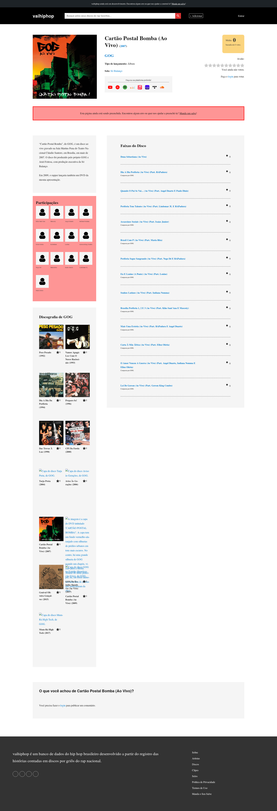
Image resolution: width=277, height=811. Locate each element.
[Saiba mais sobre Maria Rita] (56, 258)
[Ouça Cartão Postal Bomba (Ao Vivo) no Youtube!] (110, 86)
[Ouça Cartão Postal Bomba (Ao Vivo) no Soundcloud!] (162, 86)
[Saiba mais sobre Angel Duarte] (71, 211)
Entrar (241, 15)
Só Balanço (116, 70)
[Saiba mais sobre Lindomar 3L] (86, 258)
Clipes (195, 770)
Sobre (195, 752)
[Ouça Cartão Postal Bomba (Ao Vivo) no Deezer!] (132, 86)
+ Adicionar (196, 15)
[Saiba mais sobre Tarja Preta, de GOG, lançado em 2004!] (51, 472)
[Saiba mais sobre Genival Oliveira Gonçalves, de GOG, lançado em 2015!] (51, 576)
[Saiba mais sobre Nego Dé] (42, 258)
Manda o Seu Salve (202, 793)
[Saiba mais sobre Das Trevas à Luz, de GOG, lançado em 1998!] (51, 432)
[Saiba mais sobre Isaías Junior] (71, 258)
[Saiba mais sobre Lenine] (71, 234)
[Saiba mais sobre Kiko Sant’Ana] (42, 211)
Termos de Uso (199, 788)
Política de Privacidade (203, 782)
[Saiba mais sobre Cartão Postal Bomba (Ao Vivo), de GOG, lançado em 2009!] (77, 554)
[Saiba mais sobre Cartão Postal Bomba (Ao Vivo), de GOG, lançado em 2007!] (51, 528)
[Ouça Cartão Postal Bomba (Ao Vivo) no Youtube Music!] (117, 86)
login (230, 76)
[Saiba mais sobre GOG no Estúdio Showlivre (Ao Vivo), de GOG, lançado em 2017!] (77, 571)
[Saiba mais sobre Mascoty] (56, 211)
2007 (123, 46)
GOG (109, 55)
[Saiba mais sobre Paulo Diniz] (42, 281)
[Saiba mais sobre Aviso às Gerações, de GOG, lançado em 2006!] (77, 472)
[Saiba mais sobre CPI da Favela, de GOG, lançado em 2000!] (77, 432)
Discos (195, 764)
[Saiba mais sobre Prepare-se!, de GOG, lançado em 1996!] (77, 384)
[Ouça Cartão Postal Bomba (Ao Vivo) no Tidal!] (154, 86)
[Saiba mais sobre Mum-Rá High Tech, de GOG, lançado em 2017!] (51, 619)
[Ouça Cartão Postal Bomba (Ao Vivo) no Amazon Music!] (147, 86)
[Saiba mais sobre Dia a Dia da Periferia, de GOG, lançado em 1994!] (51, 384)
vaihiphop (43, 15)
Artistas (196, 758)
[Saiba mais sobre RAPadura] (56, 234)
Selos (194, 776)
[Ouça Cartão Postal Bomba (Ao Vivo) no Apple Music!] (140, 86)
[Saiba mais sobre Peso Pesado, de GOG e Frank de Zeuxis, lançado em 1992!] (51, 336)
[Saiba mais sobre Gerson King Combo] (86, 234)
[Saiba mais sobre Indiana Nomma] (86, 211)
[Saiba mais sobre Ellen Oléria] (42, 234)
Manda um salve (178, 3)
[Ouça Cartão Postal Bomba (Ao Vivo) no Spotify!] (125, 86)
